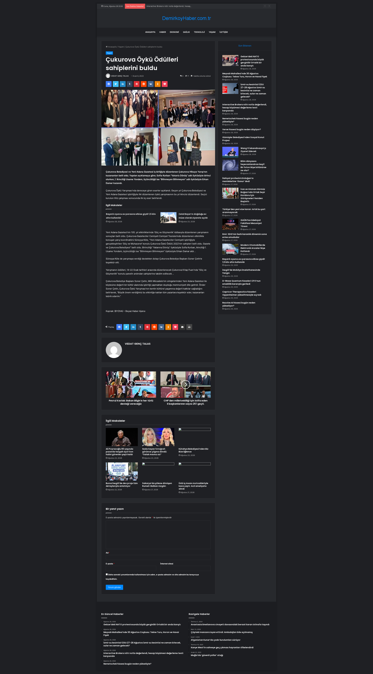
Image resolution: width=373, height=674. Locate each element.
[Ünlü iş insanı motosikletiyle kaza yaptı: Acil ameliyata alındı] (195, 471)
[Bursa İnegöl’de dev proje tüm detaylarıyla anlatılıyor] (122, 471)
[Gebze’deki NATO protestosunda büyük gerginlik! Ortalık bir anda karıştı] (230, 60)
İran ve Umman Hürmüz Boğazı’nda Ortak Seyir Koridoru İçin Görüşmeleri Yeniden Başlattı (253, 195)
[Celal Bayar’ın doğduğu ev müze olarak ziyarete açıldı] (168, 217)
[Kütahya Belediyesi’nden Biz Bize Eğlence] (195, 437)
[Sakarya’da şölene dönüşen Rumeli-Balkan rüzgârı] (158, 471)
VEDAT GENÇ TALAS (120, 76)
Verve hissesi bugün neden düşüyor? (241, 129)
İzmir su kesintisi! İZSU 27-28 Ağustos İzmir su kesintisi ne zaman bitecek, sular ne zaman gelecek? (253, 90)
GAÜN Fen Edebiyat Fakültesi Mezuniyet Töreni (251, 223)
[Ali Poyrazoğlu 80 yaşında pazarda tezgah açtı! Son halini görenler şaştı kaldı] (122, 437)
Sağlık (186, 32)
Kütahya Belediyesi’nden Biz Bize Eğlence (193, 450)
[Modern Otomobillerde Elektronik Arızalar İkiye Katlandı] (230, 249)
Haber (162, 32)
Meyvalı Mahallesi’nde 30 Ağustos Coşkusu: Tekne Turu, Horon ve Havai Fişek (244, 75)
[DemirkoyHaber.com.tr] (186, 18)
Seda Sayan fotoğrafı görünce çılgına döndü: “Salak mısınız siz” (154, 451)
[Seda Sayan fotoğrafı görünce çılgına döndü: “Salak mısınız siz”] (158, 437)
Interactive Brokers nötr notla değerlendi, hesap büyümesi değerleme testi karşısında (185, 6)
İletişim (224, 32)
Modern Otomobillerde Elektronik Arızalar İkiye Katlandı (253, 248)
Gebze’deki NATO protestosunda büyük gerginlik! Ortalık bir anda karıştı (252, 61)
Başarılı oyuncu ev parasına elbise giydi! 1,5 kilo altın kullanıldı (243, 261)
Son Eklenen (244, 45)
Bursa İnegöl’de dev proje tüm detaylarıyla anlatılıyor (122, 484)
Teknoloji (199, 32)
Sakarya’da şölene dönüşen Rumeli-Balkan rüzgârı (157, 484)
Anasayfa (150, 32)
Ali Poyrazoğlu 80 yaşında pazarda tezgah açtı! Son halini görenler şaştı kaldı (119, 451)
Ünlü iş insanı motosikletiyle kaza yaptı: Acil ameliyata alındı (193, 486)
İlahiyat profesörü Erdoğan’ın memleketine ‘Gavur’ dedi (238, 180)
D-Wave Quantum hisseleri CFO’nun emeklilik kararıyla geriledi (241, 282)
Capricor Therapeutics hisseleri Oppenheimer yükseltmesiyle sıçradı (241, 293)
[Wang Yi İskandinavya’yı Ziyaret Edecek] (230, 152)
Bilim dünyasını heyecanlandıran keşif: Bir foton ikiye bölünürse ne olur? (253, 166)
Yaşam (212, 32)
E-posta (110, 563)
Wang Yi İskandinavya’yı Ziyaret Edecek (253, 150)
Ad (108, 553)
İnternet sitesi (166, 563)
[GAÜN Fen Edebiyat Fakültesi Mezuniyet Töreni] (230, 224)
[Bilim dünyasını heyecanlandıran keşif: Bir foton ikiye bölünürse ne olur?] (230, 165)
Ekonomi (174, 32)
